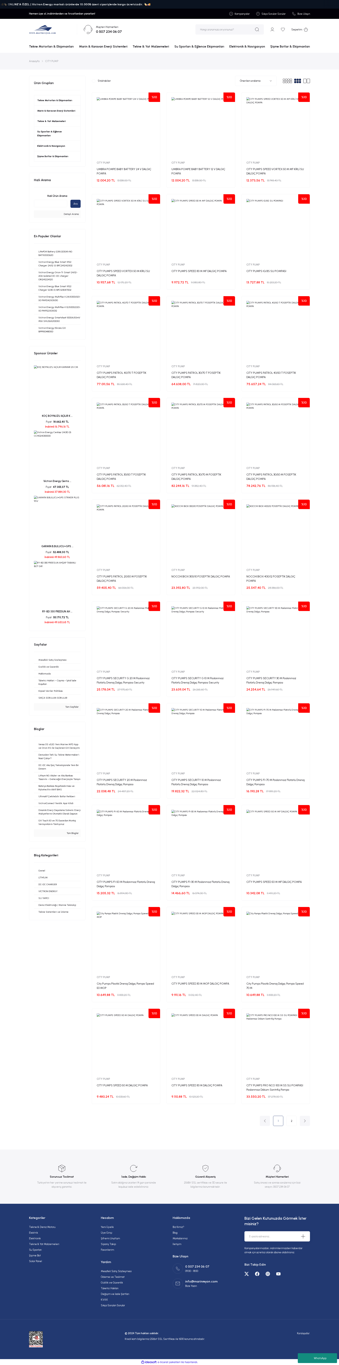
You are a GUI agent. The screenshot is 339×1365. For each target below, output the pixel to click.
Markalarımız (180, 1238)
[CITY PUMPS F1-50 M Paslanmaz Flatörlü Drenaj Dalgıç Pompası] (126, 839)
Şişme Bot (35, 1255)
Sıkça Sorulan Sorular (113, 1305)
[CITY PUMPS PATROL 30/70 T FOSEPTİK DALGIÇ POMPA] (200, 330)
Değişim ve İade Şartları (115, 1294)
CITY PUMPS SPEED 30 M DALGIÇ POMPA (196, 1085)
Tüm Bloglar (72, 833)
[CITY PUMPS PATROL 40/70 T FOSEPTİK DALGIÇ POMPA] (126, 330)
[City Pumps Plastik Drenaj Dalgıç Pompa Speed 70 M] (275, 941)
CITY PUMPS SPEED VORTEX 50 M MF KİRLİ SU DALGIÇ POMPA (275, 171)
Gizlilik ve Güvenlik (112, 1282)
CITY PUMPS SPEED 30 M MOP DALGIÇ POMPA (200, 983)
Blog (175, 1232)
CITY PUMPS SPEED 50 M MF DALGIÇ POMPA (274, 882)
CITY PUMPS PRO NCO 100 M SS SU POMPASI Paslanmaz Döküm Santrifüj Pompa (274, 1087)
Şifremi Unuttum (110, 1238)
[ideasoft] (149, 1362)
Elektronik (35, 1238)
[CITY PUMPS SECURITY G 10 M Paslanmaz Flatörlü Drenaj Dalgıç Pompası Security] (200, 635)
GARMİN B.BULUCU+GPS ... (57, 546)
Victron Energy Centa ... (57, 481)
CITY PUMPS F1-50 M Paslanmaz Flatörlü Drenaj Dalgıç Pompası (126, 884)
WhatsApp (320, 1358)
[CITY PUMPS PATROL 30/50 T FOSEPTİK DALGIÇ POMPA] (126, 432)
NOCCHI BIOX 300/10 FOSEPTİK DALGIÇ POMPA (200, 576)
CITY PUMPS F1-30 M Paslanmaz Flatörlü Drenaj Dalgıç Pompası (200, 884)
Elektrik (33, 1232)
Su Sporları (35, 1249)
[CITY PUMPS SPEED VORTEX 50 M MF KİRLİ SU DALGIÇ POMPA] (275, 126)
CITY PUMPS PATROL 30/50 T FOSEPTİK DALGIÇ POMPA (121, 477)
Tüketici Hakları (109, 1288)
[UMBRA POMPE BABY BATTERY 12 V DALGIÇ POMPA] (200, 126)
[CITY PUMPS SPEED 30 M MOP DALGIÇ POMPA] (200, 941)
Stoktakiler (104, 80)
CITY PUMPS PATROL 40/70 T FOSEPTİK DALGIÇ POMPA (121, 375)
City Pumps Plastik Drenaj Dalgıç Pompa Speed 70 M (275, 986)
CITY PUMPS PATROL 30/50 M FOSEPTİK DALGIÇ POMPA (271, 477)
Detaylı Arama (71, 214)
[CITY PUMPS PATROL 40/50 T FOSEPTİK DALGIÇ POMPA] (275, 330)
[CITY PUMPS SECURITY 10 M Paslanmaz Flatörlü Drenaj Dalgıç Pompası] (200, 737)
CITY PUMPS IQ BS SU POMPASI (266, 271)
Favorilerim (107, 1249)
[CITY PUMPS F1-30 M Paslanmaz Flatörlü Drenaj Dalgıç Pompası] (200, 839)
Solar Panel (35, 1261)
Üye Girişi (106, 1232)
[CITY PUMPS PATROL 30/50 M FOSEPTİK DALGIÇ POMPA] (275, 432)
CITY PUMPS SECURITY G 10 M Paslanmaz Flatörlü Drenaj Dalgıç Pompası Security (197, 680)
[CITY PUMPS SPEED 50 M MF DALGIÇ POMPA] (275, 839)
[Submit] (303, 1236)
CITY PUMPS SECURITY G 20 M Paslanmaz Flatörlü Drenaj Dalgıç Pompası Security (123, 680)
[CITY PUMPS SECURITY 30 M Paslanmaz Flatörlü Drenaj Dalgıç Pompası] (275, 635)
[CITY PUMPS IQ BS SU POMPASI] (275, 228)
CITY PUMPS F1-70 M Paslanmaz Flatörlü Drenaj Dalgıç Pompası (275, 782)
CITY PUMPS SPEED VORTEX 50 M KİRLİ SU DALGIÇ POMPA (123, 273)
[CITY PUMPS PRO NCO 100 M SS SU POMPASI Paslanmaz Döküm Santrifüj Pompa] (275, 1042)
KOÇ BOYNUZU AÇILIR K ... (57, 415)
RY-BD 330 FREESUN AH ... (57, 611)
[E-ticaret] (169, 1362)
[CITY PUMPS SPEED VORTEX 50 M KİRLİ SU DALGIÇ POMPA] (126, 228)
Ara (75, 203)
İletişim (177, 1244)
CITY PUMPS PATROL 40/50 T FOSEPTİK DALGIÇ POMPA (271, 375)
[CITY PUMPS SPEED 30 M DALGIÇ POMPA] (200, 1042)
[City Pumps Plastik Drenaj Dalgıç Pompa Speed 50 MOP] (126, 941)
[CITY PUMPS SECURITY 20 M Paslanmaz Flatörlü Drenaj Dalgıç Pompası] (126, 737)
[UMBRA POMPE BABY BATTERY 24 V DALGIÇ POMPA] (126, 126)
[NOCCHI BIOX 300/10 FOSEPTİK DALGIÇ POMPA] (200, 533)
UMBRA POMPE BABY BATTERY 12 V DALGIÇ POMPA (198, 171)
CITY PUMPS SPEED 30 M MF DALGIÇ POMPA (199, 271)
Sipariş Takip (108, 1244)
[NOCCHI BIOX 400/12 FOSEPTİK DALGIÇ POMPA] (275, 533)
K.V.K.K (104, 1299)
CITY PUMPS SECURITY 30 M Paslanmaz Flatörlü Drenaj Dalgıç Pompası (271, 680)
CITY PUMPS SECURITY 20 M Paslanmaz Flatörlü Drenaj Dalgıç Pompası (122, 782)
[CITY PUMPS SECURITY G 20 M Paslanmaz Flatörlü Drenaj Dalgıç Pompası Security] (126, 635)
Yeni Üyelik (107, 1227)
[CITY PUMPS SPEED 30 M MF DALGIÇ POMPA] (200, 228)
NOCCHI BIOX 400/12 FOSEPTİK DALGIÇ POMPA (270, 579)
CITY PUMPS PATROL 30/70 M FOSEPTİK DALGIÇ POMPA (196, 477)
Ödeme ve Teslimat (113, 1276)
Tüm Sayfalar (72, 706)
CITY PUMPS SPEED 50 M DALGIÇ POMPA (122, 1085)
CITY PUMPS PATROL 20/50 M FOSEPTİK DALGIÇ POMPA (122, 579)
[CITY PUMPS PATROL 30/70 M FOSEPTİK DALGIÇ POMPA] (200, 432)
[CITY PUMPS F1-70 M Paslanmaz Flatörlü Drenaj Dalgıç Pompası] (275, 737)
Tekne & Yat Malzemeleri (44, 1244)
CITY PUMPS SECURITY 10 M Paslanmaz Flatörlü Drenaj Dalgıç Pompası (196, 782)
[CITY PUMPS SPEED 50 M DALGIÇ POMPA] (126, 1042)
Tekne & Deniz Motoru (42, 1227)
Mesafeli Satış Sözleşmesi (116, 1271)
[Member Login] (272, 29)
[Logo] (42, 29)
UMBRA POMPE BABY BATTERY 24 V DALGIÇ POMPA (124, 171)
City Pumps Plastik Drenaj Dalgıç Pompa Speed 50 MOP (125, 986)
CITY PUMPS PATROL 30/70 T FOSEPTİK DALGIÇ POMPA (196, 375)
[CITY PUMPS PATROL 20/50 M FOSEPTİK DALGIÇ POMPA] (126, 533)
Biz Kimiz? (178, 1227)
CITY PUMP (51, 61)
